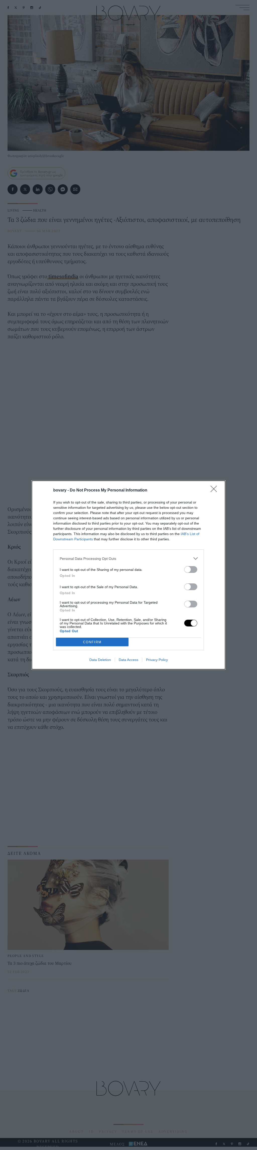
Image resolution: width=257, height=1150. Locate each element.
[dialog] (128, 575)
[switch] (190, 569)
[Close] (215, 490)
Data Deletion (100, 660)
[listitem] (128, 558)
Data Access (128, 660)
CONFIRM (92, 642)
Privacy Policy (157, 660)
